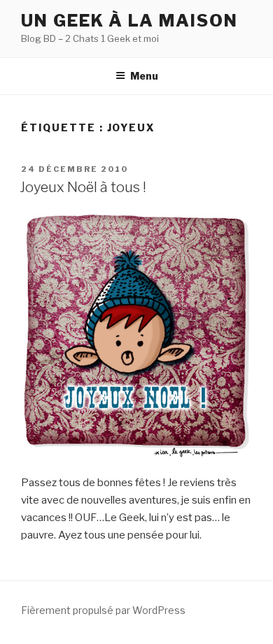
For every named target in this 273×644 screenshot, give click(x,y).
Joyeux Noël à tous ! (83, 187)
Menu (144, 76)
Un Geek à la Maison (129, 20)
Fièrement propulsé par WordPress (103, 610)
